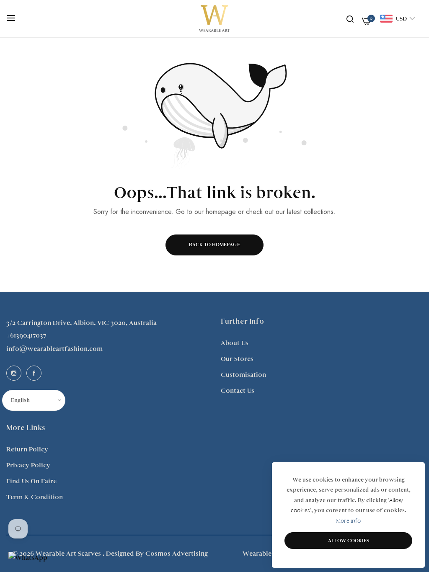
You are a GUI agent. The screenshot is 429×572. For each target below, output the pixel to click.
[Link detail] (13, 373)
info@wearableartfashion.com (54, 348)
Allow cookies (348, 540)
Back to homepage (214, 244)
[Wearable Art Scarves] (214, 19)
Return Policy (27, 449)
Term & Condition (34, 497)
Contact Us (237, 390)
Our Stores (237, 359)
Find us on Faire (31, 481)
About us (234, 343)
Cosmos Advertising (176, 553)
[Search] (350, 19)
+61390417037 (26, 335)
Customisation (243, 374)
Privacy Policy (28, 465)
